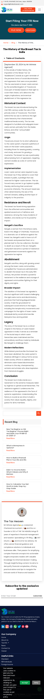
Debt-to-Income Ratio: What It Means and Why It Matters (17, 472)
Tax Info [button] (4, 643)
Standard (4, 659)
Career (4, 651)
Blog (13, 42)
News (3, 645)
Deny (36, 683)
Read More (10, 438)
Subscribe (37, 596)
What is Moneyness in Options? (15, 446)
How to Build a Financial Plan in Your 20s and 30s (16, 458)
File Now (16, 30)
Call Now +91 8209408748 (28, 9)
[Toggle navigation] (39, 9)
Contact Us (5, 648)
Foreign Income (7, 664)
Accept (25, 683)
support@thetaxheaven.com (13, 4)
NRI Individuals (6, 662)
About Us (4, 640)
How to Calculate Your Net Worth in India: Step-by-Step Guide (17, 486)
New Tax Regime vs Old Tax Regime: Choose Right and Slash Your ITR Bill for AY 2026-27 (17, 432)
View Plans (30, 30)
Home (5, 42)
